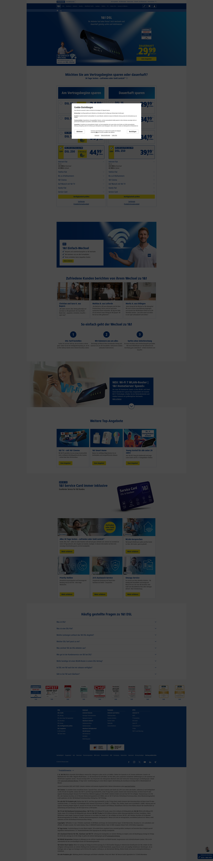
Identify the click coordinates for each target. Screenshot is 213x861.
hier (97, 132)
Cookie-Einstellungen (83, 107)
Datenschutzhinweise (105, 135)
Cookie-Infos (114, 135)
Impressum (97, 135)
